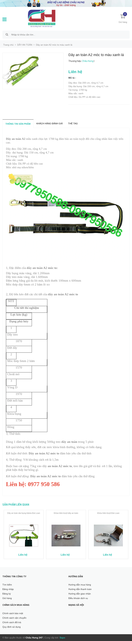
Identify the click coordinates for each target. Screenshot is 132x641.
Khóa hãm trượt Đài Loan (108, 513)
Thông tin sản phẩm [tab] (18, 124)
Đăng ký (6, 593)
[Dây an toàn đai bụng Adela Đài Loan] (23, 535)
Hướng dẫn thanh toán (80, 589)
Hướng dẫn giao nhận (79, 593)
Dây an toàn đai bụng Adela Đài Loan (23, 513)
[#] (66, 3)
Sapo (62, 637)
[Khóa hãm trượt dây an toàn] (66, 535)
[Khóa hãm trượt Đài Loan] (108, 535)
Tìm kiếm (7, 584)
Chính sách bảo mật (12, 613)
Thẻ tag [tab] (73, 123)
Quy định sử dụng (11, 627)
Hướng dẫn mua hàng (79, 584)
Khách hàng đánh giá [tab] (49, 123)
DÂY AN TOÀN (24, 44)
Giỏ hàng (7, 598)
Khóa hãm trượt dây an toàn (66, 513)
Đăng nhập (8, 589)
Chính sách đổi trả (11, 622)
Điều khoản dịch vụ (78, 598)
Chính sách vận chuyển (14, 618)
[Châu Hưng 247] (45, 18)
